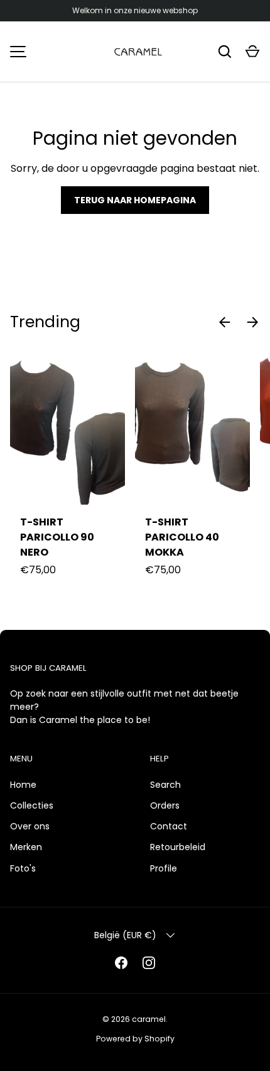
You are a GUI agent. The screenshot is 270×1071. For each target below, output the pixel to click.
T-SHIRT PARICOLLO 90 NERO (57, 537)
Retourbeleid (177, 847)
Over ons (30, 826)
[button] (252, 51)
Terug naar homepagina (135, 200)
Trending (45, 321)
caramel (149, 1019)
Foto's (23, 868)
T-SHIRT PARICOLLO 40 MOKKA (182, 537)
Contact (168, 826)
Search (165, 784)
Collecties (31, 805)
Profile (163, 868)
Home (23, 784)
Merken (26, 847)
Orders (165, 805)
